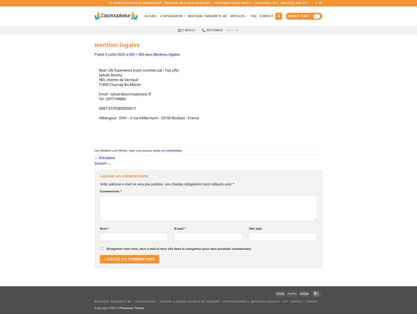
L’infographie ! (172, 16)
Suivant (102, 163)
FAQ (254, 16)
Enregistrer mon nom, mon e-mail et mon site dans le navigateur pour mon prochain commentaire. (179, 248)
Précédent (104, 158)
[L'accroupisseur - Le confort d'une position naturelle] (116, 16)
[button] (304, 16)
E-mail (179, 228)
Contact (266, 16)
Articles (237, 16)
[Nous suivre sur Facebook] (316, 3)
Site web (255, 228)
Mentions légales (167, 54)
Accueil (150, 16)
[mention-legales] (154, 102)
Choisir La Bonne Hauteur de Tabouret (190, 301)
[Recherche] (278, 16)
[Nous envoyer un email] (320, 3)
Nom (104, 228)
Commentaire (110, 191)
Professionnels (236, 301)
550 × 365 (136, 54)
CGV (284, 301)
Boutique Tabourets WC (207, 16)
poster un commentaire (167, 150)
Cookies (311, 301)
